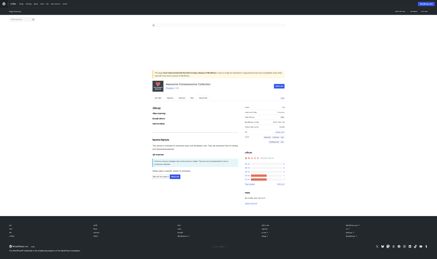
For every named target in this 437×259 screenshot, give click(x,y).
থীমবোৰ (95, 229)
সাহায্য (283, 98)
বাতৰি (10, 229)
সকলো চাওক (281, 184)
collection (276, 137)
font (282, 137)
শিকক (179, 225)
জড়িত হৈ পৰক (265, 225)
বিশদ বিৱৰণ (158, 98)
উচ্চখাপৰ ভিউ (203, 98)
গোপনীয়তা (11, 236)
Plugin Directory (15, 11)
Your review (250, 184)
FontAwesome (274, 142)
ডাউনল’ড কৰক (279, 86)
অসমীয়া (33, 247)
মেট (348, 229)
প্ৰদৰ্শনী (95, 225)
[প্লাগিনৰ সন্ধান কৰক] (33, 19)
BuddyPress (351, 236)
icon (282, 142)
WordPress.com (353, 225)
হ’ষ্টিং (10, 233)
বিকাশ (192, 98)
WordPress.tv (184, 236)
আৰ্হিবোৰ (95, 236)
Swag (265, 236)
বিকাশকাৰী (180, 233)
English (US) (280, 132)
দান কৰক (265, 233)
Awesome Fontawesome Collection (188, 84)
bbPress (350, 233)
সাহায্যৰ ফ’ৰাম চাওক (251, 203)
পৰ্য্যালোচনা (170, 98)
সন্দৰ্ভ (10, 225)
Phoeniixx (170, 88)
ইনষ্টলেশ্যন (182, 98)
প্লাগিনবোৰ (96, 233)
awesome (267, 137)
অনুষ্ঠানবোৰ (264, 229)
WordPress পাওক (426, 4)
